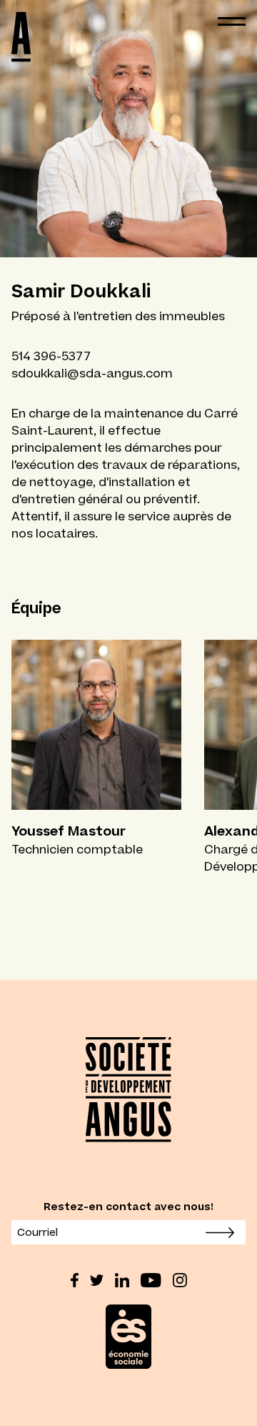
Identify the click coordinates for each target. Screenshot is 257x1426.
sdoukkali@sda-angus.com (92, 373)
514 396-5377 (51, 356)
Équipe (36, 608)
